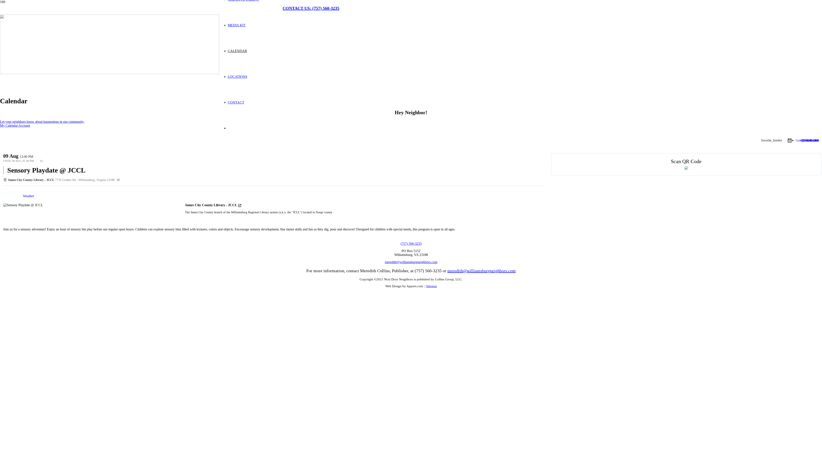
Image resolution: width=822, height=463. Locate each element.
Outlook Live (810, 140)
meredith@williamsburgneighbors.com (411, 262)
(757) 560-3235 (411, 243)
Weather (28, 196)
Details (11, 196)
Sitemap (431, 286)
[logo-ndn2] (109, 73)
